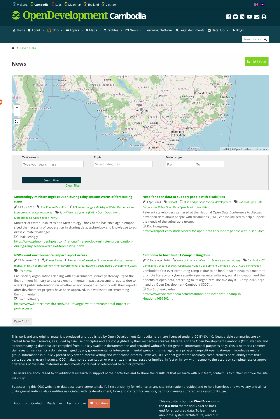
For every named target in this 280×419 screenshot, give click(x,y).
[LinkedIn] (242, 17)
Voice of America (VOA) (191, 260)
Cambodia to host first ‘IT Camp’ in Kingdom (176, 255)
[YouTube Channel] (249, 17)
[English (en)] (256, 5)
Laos (58, 5)
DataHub (218, 30)
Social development (219, 202)
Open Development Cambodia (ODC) (215, 265)
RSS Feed (259, 61)
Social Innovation (250, 265)
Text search (30, 157)
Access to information (82, 260)
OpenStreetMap (243, 149)
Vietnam (111, 5)
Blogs (240, 30)
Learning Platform (159, 30)
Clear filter (73, 185)
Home (21, 30)
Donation (101, 403)
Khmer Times (54, 260)
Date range (174, 157)
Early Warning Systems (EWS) (77, 212)
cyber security (167, 265)
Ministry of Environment (38, 265)
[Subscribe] (256, 17)
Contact (36, 403)
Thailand (93, 5)
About (36, 30)
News (134, 30)
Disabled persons (194, 202)
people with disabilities (195, 207)
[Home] (13, 48)
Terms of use (76, 403)
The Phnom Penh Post (54, 207)
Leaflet (225, 149)
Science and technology (226, 260)
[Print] (264, 17)
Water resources (42, 212)
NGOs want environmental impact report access (50, 255)
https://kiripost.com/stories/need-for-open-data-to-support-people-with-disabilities (203, 231)
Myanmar (74, 5)
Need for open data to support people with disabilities (184, 197)
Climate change (83, 207)
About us (20, 403)
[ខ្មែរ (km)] (262, 5)
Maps (93, 30)
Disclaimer (54, 403)
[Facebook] (228, 17)
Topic (98, 157)
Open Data (28, 48)
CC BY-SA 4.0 (203, 336)
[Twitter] (235, 17)
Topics (74, 30)
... (53, 232)
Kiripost (172, 202)
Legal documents (192, 30)
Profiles (112, 30)
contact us (220, 373)
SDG (55, 30)
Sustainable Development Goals (117, 265)
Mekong (22, 5)
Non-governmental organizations (75, 265)
